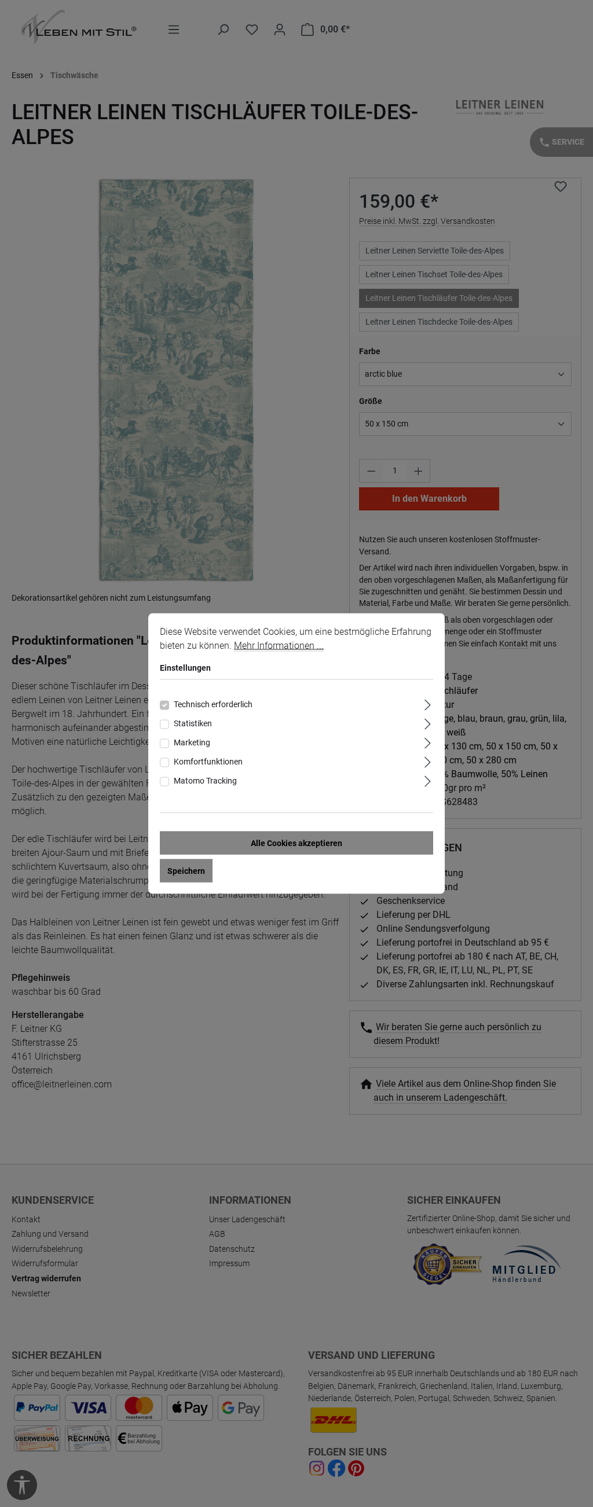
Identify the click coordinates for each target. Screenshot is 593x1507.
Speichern (186, 871)
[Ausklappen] (427, 703)
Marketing (192, 742)
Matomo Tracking (205, 780)
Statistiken (193, 723)
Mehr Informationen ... (279, 645)
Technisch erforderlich (213, 704)
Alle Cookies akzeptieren (296, 843)
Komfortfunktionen (208, 761)
